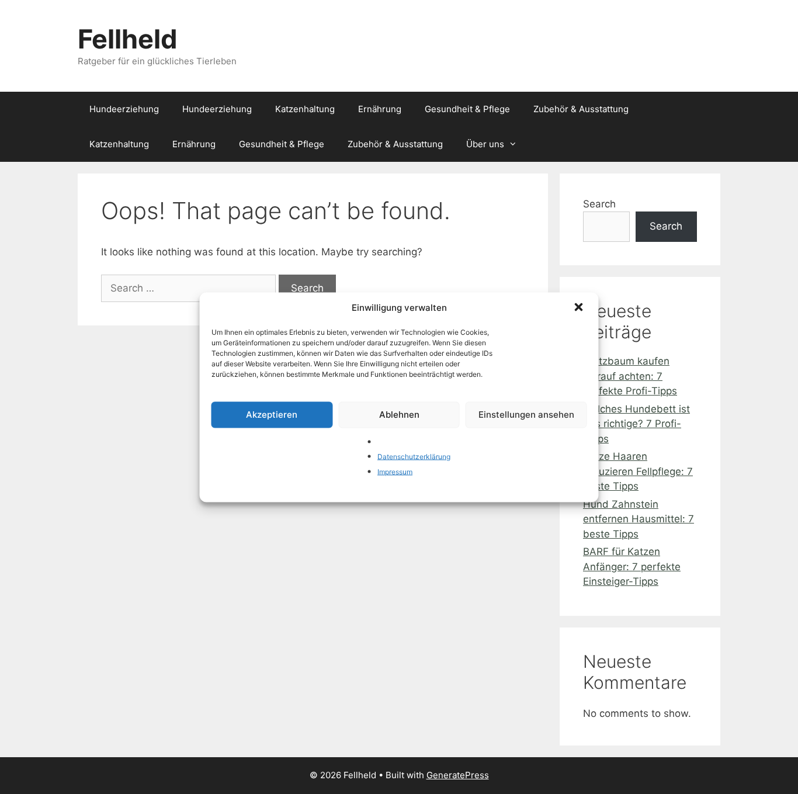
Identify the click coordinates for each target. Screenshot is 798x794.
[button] (580, 308)
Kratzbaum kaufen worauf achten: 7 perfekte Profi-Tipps (630, 376)
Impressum (394, 471)
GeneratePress (457, 775)
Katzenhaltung (305, 109)
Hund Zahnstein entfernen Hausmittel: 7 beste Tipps (638, 519)
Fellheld (128, 39)
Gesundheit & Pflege (467, 109)
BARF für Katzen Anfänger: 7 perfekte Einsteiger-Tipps (632, 566)
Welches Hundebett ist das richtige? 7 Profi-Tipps (636, 424)
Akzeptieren (271, 414)
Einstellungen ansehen (526, 414)
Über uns (485, 144)
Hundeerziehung (124, 109)
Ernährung (379, 109)
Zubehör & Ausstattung (581, 109)
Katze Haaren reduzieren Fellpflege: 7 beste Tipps (638, 471)
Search (599, 204)
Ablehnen (399, 414)
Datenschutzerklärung (413, 456)
